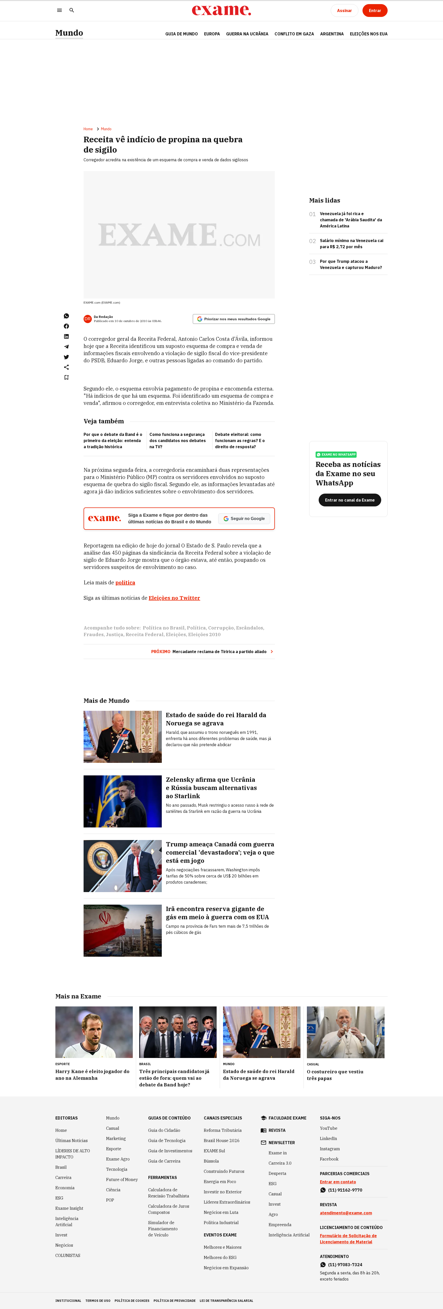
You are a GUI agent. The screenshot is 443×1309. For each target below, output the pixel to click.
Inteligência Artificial (66, 1221)
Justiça (114, 634)
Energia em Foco (220, 1181)
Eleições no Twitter (174, 597)
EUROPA (212, 33)
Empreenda (280, 1224)
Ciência (113, 1189)
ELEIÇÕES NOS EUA (369, 33)
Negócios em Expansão (226, 1267)
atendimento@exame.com (346, 1212)
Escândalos (249, 628)
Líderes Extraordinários (227, 1202)
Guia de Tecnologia (167, 1140)
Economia (65, 1187)
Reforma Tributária (223, 1130)
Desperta (277, 1173)
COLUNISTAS (67, 1255)
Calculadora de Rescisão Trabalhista (168, 1192)
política (125, 582)
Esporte (113, 1148)
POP (110, 1200)
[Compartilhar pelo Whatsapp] (66, 316)
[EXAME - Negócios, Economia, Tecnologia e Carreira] (221, 10)
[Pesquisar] (72, 10)
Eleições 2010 (204, 634)
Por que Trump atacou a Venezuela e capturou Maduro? (351, 264)
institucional (68, 1301)
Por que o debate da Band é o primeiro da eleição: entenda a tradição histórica (113, 440)
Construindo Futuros (224, 1171)
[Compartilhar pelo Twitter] (66, 357)
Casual (112, 1128)
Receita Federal (145, 634)
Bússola (211, 1161)
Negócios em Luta (221, 1212)
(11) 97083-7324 (345, 1264)
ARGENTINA (332, 33)
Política (196, 628)
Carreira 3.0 (280, 1163)
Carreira (63, 1177)
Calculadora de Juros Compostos (168, 1209)
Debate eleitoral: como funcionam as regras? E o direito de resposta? (240, 440)
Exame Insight (69, 1208)
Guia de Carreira (164, 1161)
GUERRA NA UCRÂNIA (247, 33)
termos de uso (97, 1301)
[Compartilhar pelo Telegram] (66, 347)
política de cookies (132, 1301)
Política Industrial (221, 1222)
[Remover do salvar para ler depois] (66, 377)
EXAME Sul (214, 1150)
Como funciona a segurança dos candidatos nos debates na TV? (177, 440)
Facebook (329, 1159)
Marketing (116, 1138)
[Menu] (59, 10)
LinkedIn (328, 1138)
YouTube (328, 1128)
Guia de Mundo (181, 33)
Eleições (176, 634)
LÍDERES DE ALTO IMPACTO (72, 1154)
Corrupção (221, 628)
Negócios (64, 1245)
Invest (61, 1234)
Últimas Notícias (71, 1140)
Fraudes (94, 634)
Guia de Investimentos (170, 1150)
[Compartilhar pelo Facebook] (66, 326)
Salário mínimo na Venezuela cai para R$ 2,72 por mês (351, 243)
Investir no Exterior (223, 1191)
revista (277, 1130)
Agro (273, 1214)
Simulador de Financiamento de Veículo (163, 1228)
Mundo (69, 32)
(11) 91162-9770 (345, 1190)
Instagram (330, 1148)
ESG (59, 1198)
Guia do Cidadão (164, 1130)
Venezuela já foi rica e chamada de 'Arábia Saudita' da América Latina (351, 219)
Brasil (61, 1167)
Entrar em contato (338, 1181)
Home (88, 129)
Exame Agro (118, 1159)
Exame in (278, 1152)
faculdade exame (287, 1118)
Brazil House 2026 (222, 1140)
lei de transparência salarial (226, 1301)
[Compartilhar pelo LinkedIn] (66, 336)
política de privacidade (175, 1301)
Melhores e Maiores (222, 1247)
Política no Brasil (164, 628)
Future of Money (122, 1179)
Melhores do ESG (220, 1257)
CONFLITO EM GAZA (294, 33)
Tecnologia (116, 1169)
